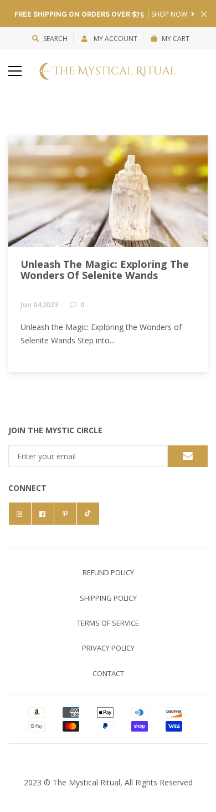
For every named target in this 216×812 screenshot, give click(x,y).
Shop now (170, 14)
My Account (114, 38)
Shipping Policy (108, 598)
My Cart (175, 38)
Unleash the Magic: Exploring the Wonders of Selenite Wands (104, 270)
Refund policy (108, 572)
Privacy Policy (108, 648)
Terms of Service (108, 623)
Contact (108, 673)
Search (55, 38)
